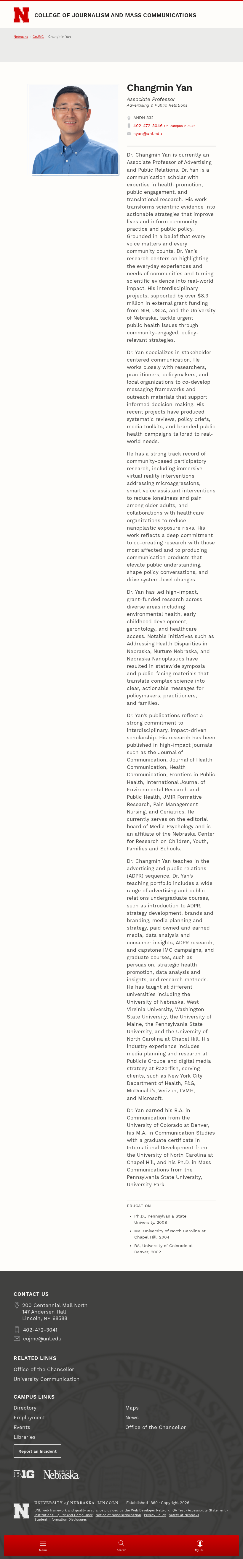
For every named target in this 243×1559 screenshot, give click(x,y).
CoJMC (38, 37)
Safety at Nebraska (184, 1515)
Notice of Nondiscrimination (118, 1515)
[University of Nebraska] (61, 1474)
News (132, 1417)
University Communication (47, 1379)
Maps (132, 1408)
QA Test (178, 1510)
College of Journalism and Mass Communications (115, 15)
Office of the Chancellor (44, 1369)
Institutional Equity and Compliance (63, 1515)
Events (22, 1427)
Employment (29, 1417)
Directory (25, 1408)
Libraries (25, 1437)
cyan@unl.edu (147, 133)
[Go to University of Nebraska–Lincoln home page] (21, 15)
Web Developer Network (150, 1510)
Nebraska (21, 37)
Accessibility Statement (207, 1510)
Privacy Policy (155, 1515)
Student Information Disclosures (60, 1519)
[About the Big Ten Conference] (24, 1474)
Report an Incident (37, 1451)
